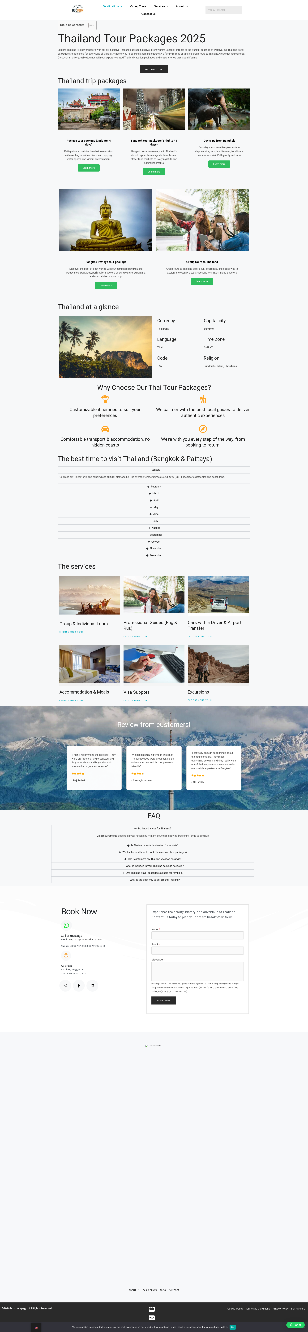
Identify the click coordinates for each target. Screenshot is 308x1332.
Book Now (163, 1000)
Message (158, 959)
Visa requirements (107, 835)
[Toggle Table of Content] (89, 25)
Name (155, 929)
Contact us (148, 13)
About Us (182, 6)
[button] (295, 1325)
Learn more (89, 167)
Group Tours (138, 6)
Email (155, 944)
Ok (232, 1327)
